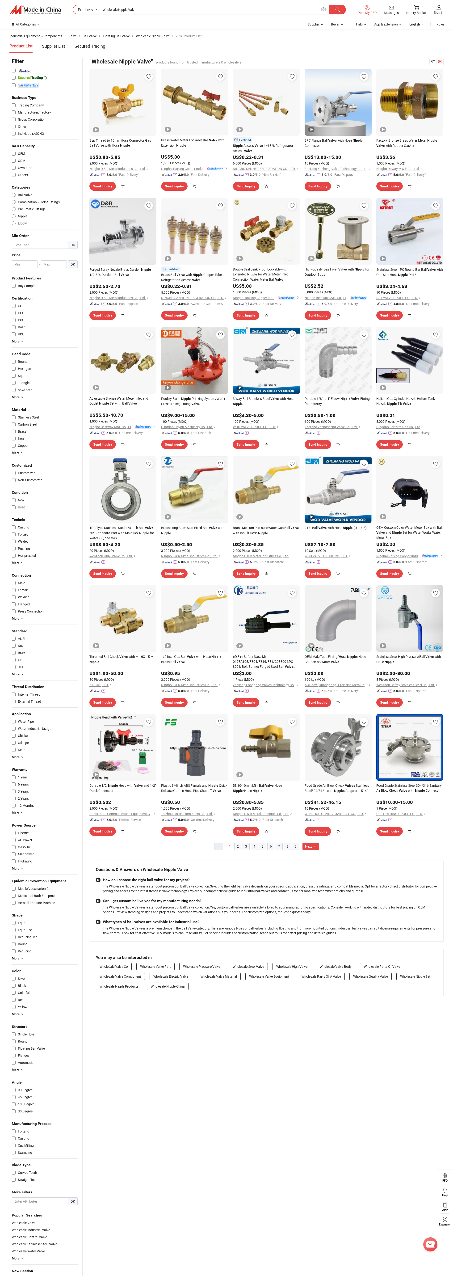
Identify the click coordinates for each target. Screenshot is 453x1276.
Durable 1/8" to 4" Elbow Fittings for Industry (338, 401)
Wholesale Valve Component (120, 976)
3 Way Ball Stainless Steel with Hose (263, 401)
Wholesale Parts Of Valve (382, 966)
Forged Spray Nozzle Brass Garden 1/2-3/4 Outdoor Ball (120, 272)
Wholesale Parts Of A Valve (321, 976)
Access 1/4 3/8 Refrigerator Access (263, 148)
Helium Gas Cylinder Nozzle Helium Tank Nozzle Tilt (405, 401)
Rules (440, 24)
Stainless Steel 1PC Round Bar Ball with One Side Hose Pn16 (409, 272)
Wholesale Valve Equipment (269, 976)
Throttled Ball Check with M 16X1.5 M (121, 659)
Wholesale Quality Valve (370, 976)
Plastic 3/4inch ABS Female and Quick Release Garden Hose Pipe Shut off (194, 788)
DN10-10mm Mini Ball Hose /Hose (257, 788)
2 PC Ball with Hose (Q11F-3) (336, 527)
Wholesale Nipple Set (415, 976)
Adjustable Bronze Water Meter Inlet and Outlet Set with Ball (118, 401)
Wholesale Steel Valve (248, 966)
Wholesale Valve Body (336, 966)
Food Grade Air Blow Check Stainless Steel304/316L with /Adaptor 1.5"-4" (337, 788)
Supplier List (53, 46)
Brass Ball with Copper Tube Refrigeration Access (191, 277)
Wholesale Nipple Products (119, 986)
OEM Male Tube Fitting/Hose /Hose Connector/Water (335, 659)
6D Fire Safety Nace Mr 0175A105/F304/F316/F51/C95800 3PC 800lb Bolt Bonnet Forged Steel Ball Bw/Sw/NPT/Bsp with (263, 661)
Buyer (335, 24)
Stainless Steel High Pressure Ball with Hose (408, 659)
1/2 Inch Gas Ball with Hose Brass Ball (191, 659)
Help (359, 24)
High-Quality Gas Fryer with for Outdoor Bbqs (337, 272)
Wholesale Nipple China (168, 986)
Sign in (439, 12)
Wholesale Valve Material (219, 976)
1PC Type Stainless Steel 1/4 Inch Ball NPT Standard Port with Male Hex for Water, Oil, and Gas (121, 532)
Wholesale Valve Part (155, 966)
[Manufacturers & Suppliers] (35, 10)
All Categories (26, 24)
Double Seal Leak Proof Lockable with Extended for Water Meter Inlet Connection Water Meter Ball (260, 274)
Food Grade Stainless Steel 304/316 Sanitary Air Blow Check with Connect (409, 788)
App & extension (386, 24)
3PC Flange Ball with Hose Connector (334, 143)
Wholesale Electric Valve (170, 976)
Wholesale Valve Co (114, 966)
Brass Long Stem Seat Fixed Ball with (192, 530)
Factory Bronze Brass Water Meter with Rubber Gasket (406, 143)
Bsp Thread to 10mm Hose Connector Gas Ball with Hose (120, 143)
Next (309, 846)
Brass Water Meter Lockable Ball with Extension (193, 143)
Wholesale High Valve (291, 966)
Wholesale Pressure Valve (201, 966)
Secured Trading (90, 46)
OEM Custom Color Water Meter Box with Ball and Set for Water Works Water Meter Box (409, 532)
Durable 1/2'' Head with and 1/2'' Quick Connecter (122, 788)
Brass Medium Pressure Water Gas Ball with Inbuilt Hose (266, 530)
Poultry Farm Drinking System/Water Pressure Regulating (193, 401)
